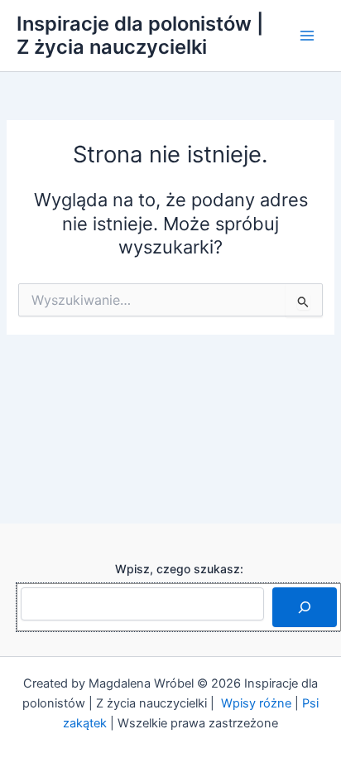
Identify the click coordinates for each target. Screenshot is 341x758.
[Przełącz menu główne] (307, 35)
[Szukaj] (304, 607)
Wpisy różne (256, 703)
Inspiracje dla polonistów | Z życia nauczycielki (140, 35)
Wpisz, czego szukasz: (179, 569)
